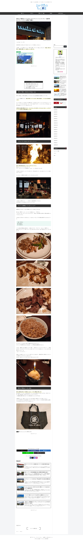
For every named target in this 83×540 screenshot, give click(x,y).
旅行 (17, 431)
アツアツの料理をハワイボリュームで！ (32, 86)
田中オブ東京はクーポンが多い (30, 87)
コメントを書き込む (33, 528)
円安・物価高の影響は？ (23, 54)
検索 (54, 44)
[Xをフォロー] (33, 458)
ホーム (34, 537)
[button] (39, 453)
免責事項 (44, 537)
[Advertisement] (33, 73)
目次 (32, 81)
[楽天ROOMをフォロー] (36, 458)
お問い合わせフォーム (49, 537)
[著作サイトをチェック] (31, 458)
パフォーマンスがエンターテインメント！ (32, 85)
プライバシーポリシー (39, 537)
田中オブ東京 (29, 431)
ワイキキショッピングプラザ (23, 431)
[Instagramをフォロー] (34, 458)
